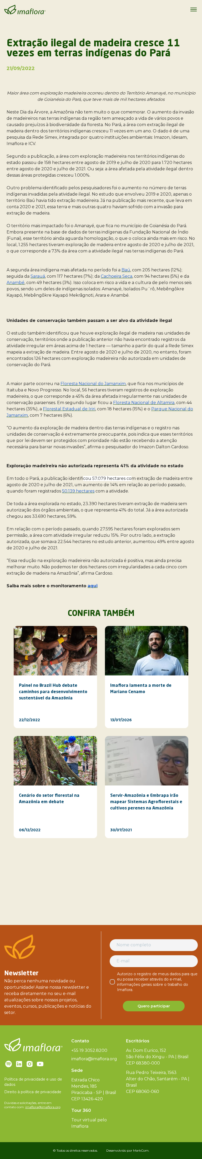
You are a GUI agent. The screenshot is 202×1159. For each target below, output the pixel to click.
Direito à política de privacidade (32, 1092)
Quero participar (154, 1006)
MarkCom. (141, 1150)
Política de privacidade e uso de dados (33, 1082)
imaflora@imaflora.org (42, 1107)
